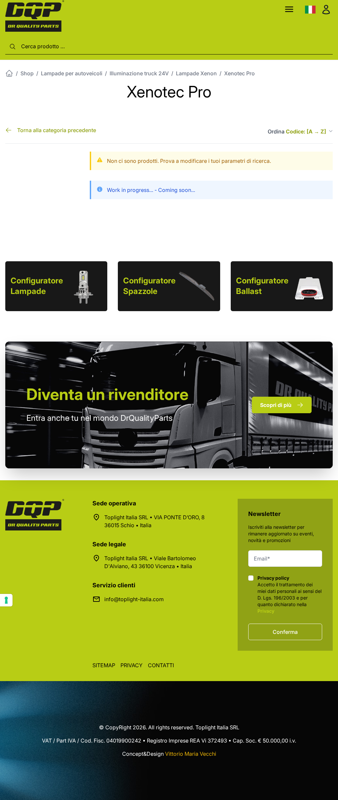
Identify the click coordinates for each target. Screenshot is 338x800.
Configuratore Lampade (37, 286)
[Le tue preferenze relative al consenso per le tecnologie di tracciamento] (6, 600)
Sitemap (103, 665)
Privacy (265, 611)
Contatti (161, 665)
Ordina (297, 131)
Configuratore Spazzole (149, 286)
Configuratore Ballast (262, 286)
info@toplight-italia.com (134, 599)
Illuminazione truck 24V (139, 73)
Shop (27, 73)
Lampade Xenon (196, 73)
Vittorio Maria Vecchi (190, 753)
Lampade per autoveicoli (71, 73)
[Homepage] (9, 73)
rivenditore (107, 394)
